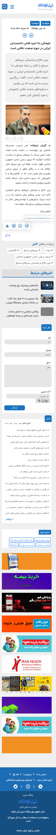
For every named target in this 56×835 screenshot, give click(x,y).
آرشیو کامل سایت (44, 780)
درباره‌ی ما (27, 774)
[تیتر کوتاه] (46, 5)
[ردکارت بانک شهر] (27, 603)
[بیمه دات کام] (27, 582)
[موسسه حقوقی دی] (27, 625)
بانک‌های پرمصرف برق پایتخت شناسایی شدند (23, 288)
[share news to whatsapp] (20, 225)
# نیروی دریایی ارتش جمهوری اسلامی (34, 257)
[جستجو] (4, 6)
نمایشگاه (13, 545)
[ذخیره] (25, 35)
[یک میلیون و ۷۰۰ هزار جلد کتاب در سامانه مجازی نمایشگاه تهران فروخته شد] (47, 298)
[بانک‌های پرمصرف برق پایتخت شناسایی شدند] (47, 285)
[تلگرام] (39, 786)
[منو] (12, 6)
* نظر (48, 363)
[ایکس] (16, 786)
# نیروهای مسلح (32, 250)
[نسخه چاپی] (31, 35)
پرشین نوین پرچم (43, 540)
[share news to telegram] (26, 225)
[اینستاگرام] (27, 786)
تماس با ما (41, 774)
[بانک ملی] (27, 562)
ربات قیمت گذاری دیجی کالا (21, 540)
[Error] (7, 226)
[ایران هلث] (27, 665)
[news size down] (22, 138)
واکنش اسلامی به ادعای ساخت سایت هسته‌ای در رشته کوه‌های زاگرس (22, 314)
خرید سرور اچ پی (27, 545)
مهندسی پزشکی (43, 545)
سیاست (45, 23)
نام (49, 338)
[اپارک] (27, 644)
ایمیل (48, 350)
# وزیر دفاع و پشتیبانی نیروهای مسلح (34, 263)
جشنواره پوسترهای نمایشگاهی (19, 780)
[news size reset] (14, 138)
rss (17, 774)
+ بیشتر (9, 519)
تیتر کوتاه (15, 812)
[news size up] (7, 138)
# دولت (49, 250)
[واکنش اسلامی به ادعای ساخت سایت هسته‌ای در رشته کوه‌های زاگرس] (47, 311)
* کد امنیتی (46, 392)
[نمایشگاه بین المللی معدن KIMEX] (27, 685)
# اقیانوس (13, 250)
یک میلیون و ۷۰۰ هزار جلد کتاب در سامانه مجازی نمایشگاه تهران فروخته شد (22, 301)
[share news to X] (13, 225)
